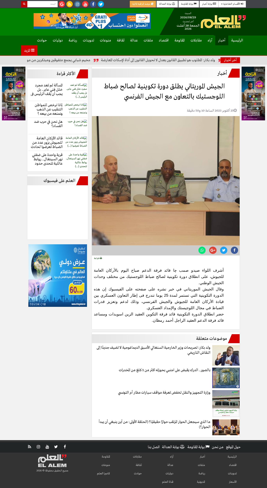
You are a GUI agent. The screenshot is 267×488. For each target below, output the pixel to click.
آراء (210, 40)
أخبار (221, 40)
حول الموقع (233, 447)
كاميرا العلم (103, 473)
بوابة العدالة (165, 4)
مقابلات (196, 40)
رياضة (73, 40)
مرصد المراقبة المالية (141, 4)
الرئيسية (237, 40)
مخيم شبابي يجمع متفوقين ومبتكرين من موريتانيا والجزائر (60, 60)
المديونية (201, 482)
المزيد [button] (27, 50)
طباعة (97, 258)
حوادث (42, 40)
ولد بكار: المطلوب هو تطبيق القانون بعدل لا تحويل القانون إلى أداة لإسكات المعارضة (170, 60)
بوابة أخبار (207, 4)
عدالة (134, 40)
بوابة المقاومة (187, 4)
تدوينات (88, 40)
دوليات (58, 40)
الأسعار (233, 482)
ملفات (148, 40)
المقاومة (180, 40)
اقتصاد (164, 40)
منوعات (105, 40)
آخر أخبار (230, 60)
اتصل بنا (153, 447)
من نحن (217, 447)
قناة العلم (167, 482)
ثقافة (120, 40)
